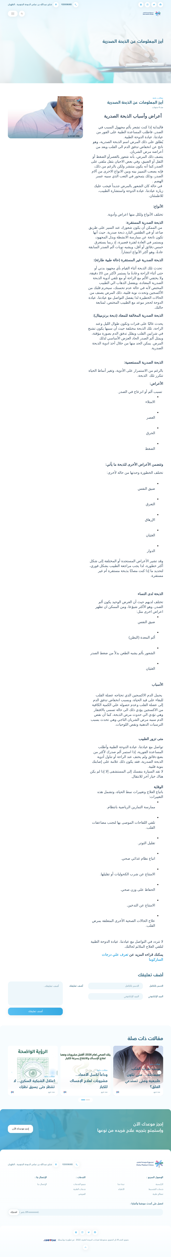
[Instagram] (147, 4)
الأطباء (121, 1189)
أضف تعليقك (76, 986)
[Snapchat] (141, 4)
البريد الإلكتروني (155, 996)
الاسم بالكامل (156, 986)
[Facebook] (160, 4)
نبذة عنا (121, 1184)
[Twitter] (154, 4)
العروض (82, 1194)
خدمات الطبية (79, 1189)
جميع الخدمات (79, 1184)
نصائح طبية (158, 1194)
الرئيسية (159, 1184)
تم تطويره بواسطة (65, 1240)
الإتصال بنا (42, 1184)
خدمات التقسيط (156, 1189)
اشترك (14, 1212)
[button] (12, 1072)
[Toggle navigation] (13, 14)
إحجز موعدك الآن (20, 1129)
